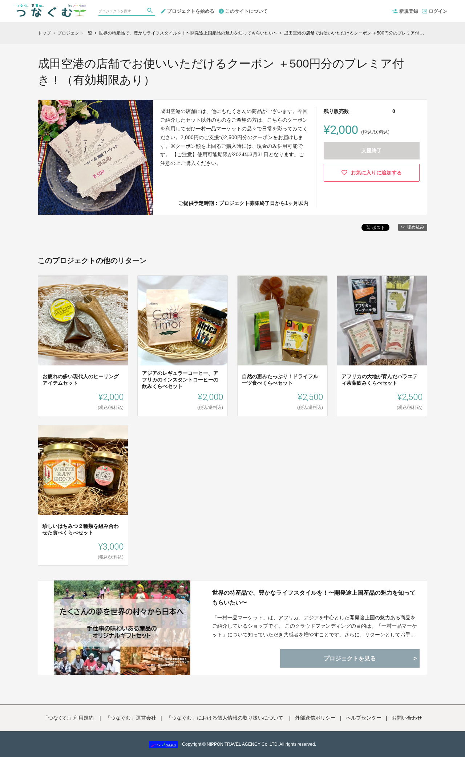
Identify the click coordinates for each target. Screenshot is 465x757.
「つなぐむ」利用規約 (69, 718)
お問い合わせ (407, 718)
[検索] (150, 11)
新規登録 (408, 11)
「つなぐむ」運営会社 (130, 718)
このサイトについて (246, 11)
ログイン (438, 11)
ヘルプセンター (363, 718)
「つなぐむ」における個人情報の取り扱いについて (225, 718)
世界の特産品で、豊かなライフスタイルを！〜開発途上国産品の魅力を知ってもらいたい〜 (314, 598)
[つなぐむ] (50, 7)
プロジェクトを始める (190, 11)
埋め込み (415, 227)
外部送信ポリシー (315, 718)
